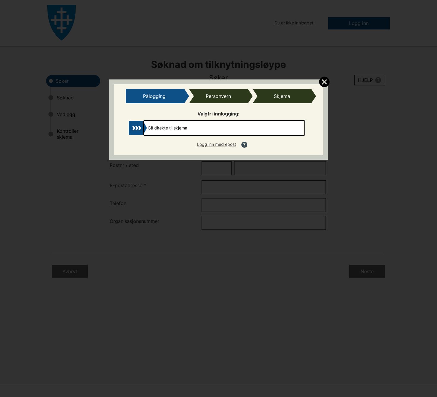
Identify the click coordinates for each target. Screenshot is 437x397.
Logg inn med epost (216, 144)
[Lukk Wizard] (324, 81)
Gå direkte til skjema (167, 127)
